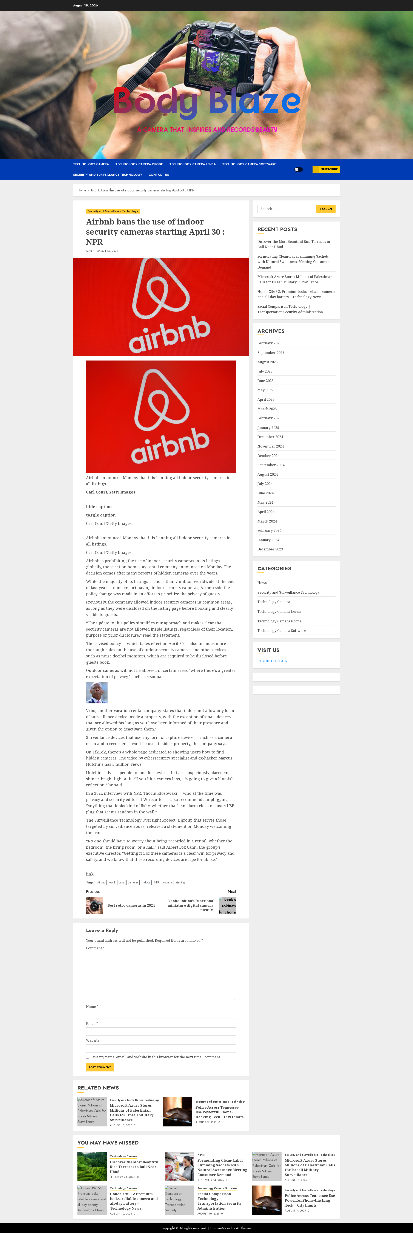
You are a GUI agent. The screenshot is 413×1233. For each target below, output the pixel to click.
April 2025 (265, 399)
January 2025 (268, 427)
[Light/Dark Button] (298, 169)
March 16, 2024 (107, 251)
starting (180, 882)
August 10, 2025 (121, 1125)
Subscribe (329, 169)
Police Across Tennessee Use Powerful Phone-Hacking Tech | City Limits (219, 1112)
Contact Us (159, 175)
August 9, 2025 (206, 1122)
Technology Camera (91, 164)
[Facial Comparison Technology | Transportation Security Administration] (179, 1200)
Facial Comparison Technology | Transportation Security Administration (290, 309)
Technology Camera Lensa (192, 164)
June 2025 (265, 380)
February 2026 (269, 343)
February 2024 (269, 530)
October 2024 (268, 455)
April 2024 (265, 511)
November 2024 (270, 446)
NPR (157, 882)
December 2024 (270, 436)
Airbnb (101, 882)
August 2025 (267, 361)
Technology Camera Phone (139, 164)
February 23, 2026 (122, 1177)
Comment (95, 948)
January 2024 (268, 540)
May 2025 (265, 390)
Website (92, 1040)
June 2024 (265, 493)
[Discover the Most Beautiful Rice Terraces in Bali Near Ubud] (92, 1166)
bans (121, 882)
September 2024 (270, 465)
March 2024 (267, 521)
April (112, 882)
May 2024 (265, 502)
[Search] (307, 169)
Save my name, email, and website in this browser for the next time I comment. (156, 1057)
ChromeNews (220, 1228)
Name (92, 1006)
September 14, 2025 (210, 1180)
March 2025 (267, 408)
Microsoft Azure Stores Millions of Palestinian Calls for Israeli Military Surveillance (131, 1112)
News (262, 582)
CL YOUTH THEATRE (273, 661)
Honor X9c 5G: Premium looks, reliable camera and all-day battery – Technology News (134, 1201)
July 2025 (265, 371)
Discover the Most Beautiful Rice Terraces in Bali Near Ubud (135, 1167)
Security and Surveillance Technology (107, 175)
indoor (146, 882)
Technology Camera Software (249, 164)
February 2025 (269, 418)
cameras (133, 882)
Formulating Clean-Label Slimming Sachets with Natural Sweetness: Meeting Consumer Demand (293, 262)
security (168, 882)
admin (90, 251)
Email (92, 1023)
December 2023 (270, 549)
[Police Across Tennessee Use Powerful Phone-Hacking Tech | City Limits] (177, 1111)
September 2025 (270, 352)
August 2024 (267, 474)
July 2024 (265, 483)
